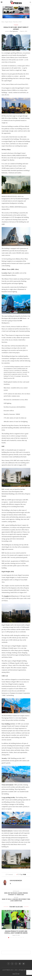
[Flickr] (19, 963)
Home (3, 21)
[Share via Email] (25, 874)
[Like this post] (18, 874)
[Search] (30, 2)
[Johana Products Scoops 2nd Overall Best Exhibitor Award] (16, 919)
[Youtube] (23, 963)
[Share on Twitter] (21, 874)
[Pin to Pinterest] (23, 874)
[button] (3, 924)
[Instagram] (16, 963)
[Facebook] (8, 963)
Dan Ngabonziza (14, 31)
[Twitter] (12, 963)
